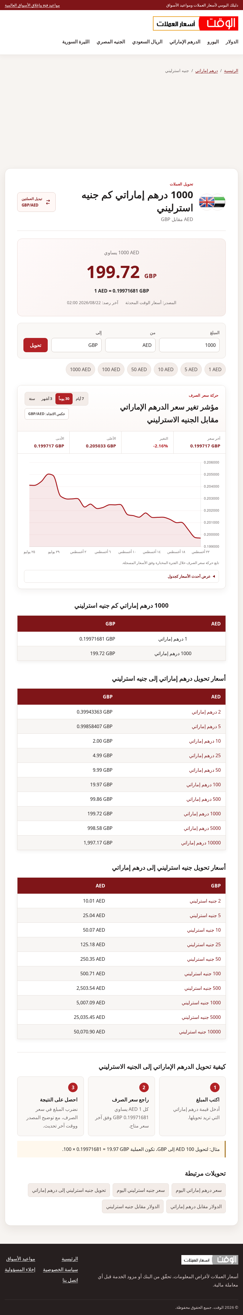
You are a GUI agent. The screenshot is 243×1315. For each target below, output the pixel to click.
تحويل (35, 345)
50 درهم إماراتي (205, 770)
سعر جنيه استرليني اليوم (141, 1190)
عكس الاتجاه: (46, 413)
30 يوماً (64, 398)
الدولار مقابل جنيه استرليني (132, 1206)
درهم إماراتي (206, 70)
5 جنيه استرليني (205, 915)
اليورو (213, 41)
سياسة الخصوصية (60, 1269)
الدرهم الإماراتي (185, 41)
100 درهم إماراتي (203, 784)
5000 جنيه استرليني (201, 1017)
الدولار (232, 41)
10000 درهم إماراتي (201, 842)
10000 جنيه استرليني (200, 1031)
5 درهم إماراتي (206, 726)
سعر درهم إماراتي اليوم (199, 1190)
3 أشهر (46, 398)
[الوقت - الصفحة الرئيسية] (195, 23)
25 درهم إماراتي (205, 755)
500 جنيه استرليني (202, 988)
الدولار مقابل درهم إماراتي (196, 1206)
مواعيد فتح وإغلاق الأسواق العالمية (32, 5)
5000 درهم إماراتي (202, 828)
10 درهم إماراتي (205, 741)
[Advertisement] (121, 121)
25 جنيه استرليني (204, 944)
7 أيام (80, 398)
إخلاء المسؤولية (20, 1269)
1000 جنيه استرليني (201, 1002)
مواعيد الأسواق (20, 1258)
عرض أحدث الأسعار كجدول (189, 576)
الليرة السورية (75, 41)
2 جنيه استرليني (205, 901)
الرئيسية (231, 70)
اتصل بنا (70, 1280)
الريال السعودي (147, 41)
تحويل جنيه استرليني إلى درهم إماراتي (69, 1190)
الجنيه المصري (111, 41)
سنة (32, 398)
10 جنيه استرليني (204, 930)
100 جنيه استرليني (202, 973)
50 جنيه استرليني (204, 959)
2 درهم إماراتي (206, 712)
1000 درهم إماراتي (202, 813)
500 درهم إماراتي (203, 799)
